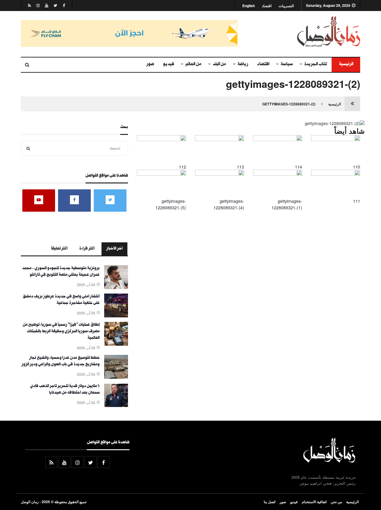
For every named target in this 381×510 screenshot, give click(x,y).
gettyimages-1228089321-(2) (289, 104)
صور (150, 64)
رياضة (243, 64)
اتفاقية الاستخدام (314, 501)
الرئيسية (346, 64)
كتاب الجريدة (315, 64)
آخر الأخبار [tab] (114, 249)
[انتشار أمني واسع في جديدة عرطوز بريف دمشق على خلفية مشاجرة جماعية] (116, 316)
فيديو (168, 64)
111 (356, 201)
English (248, 6)
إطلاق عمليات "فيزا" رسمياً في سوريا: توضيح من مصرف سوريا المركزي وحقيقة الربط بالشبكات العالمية (61, 331)
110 (356, 167)
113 (240, 167)
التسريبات (286, 6)
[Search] (28, 148)
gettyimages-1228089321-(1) (286, 204)
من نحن (336, 501)
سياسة (287, 64)
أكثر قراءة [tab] (87, 249)
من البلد (219, 64)
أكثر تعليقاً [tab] (59, 249)
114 (298, 167)
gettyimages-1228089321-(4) (228, 204)
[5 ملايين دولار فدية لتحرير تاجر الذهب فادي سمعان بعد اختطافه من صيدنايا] (116, 405)
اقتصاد (266, 6)
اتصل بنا (269, 501)
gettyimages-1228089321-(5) (170, 204)
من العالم (193, 64)
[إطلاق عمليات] (116, 344)
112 (182, 167)
